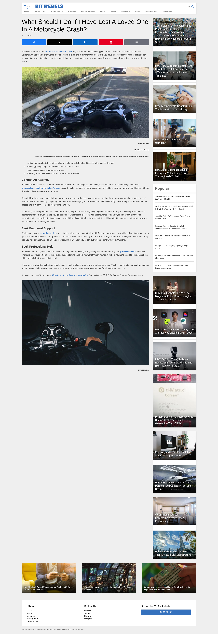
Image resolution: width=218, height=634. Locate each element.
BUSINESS (72, 11)
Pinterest (87, 616)
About (29, 611)
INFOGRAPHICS (151, 11)
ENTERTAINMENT (88, 11)
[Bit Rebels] (48, 7)
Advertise (31, 616)
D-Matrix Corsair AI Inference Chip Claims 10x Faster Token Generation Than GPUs (174, 420)
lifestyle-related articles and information (70, 275)
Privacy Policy (32, 619)
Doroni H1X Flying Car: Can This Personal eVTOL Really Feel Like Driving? (173, 486)
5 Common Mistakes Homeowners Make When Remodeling (169, 518)
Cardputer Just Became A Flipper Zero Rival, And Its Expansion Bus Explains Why (167, 588)
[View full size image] (85, 102)
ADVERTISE (167, 11)
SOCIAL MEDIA (57, 11)
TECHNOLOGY (40, 11)
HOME (26, 11)
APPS (102, 11)
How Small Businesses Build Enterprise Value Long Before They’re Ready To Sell (171, 173)
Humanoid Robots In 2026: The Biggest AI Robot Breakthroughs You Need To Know (173, 296)
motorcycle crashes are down (58, 51)
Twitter (87, 613)
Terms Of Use (32, 621)
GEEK (137, 11)
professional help (128, 251)
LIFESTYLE (125, 11)
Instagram (88, 619)
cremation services (48, 233)
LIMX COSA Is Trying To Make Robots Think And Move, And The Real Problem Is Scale (173, 362)
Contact (30, 613)
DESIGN (113, 11)
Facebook (88, 611)
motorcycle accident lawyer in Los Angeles (41, 188)
